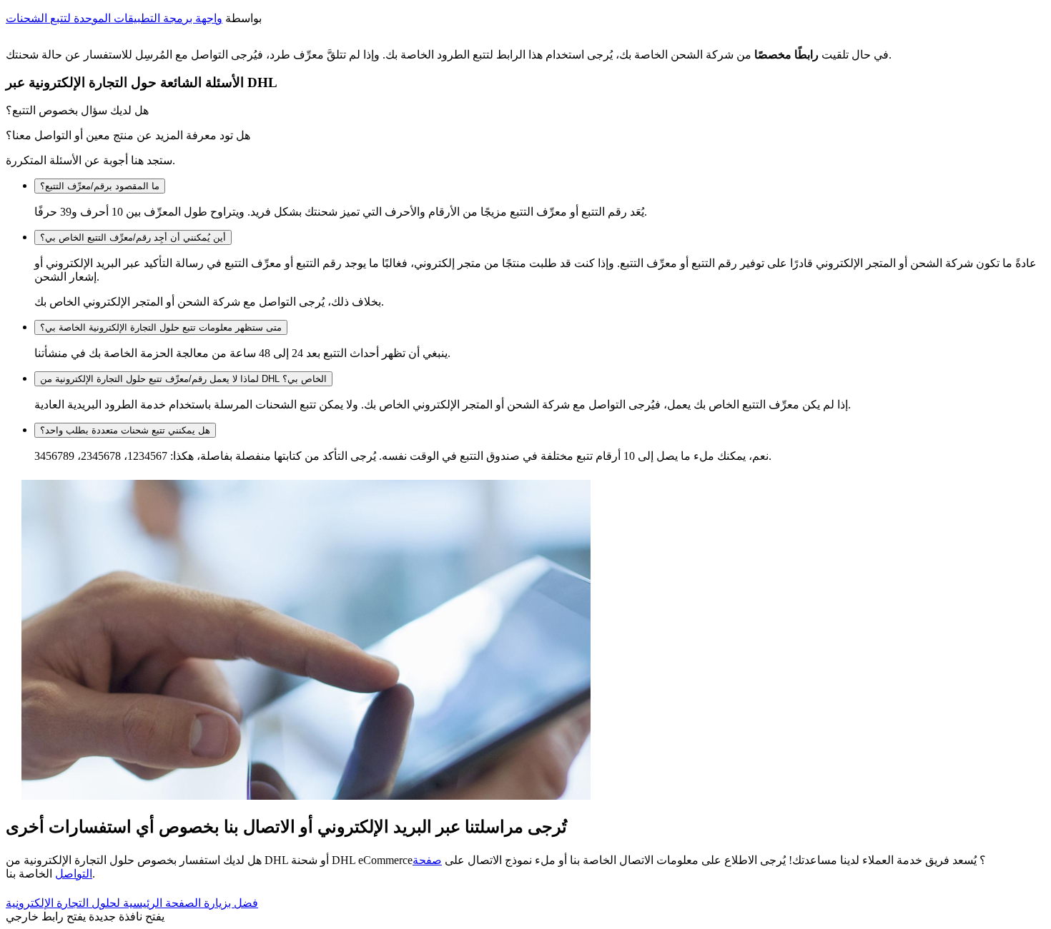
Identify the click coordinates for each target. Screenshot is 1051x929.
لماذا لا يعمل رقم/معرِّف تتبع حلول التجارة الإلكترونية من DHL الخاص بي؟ (183, 378)
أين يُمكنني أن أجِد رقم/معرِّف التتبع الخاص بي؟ (133, 237)
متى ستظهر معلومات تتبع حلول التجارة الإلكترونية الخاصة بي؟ (161, 327)
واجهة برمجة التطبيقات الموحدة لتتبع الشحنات (114, 18)
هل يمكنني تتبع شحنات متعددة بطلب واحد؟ (125, 430)
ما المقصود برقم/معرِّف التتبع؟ (99, 186)
